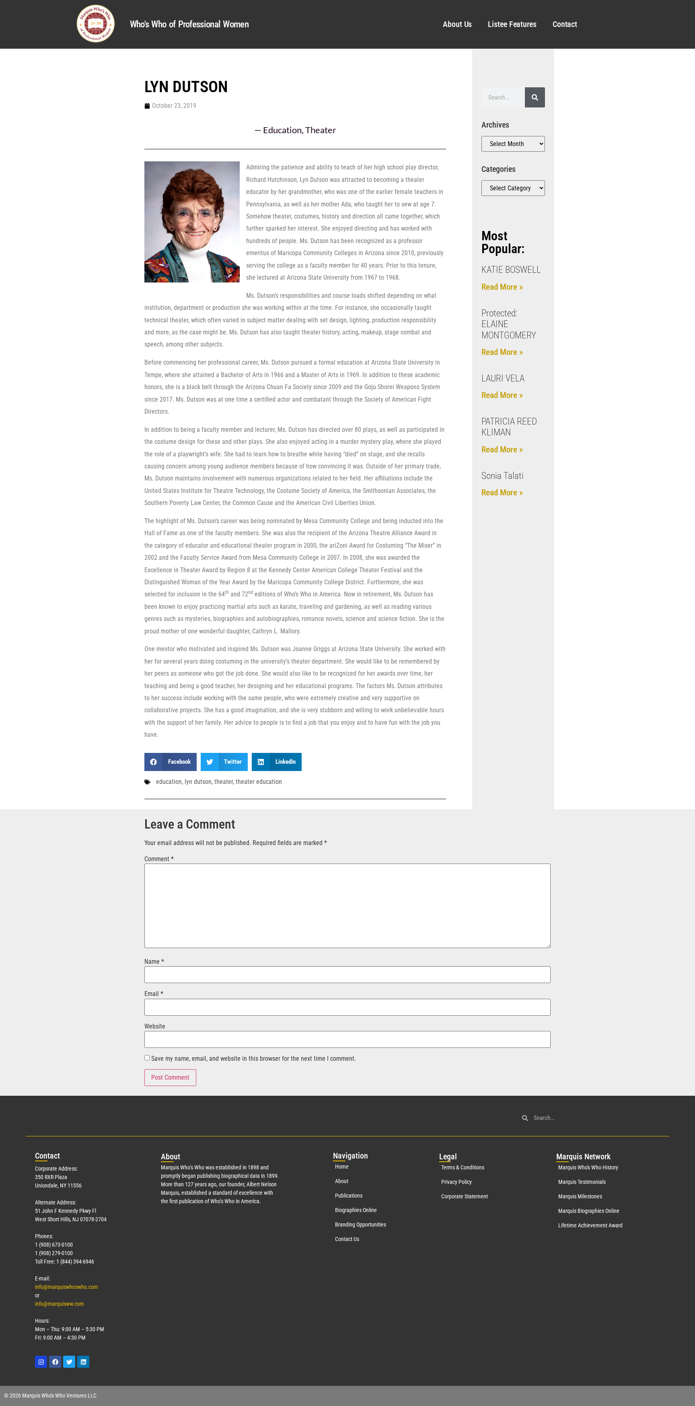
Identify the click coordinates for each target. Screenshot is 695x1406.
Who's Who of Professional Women (189, 24)
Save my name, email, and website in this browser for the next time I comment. (253, 1059)
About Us (457, 24)
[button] (170, 762)
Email (153, 994)
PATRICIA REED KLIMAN (509, 427)
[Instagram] (41, 1362)
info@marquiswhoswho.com (66, 1287)
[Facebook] (55, 1362)
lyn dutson (198, 781)
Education (282, 129)
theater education (259, 781)
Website (154, 1026)
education (169, 781)
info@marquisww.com (59, 1304)
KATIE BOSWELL (511, 269)
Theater (320, 129)
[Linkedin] (83, 1362)
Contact (565, 24)
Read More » (502, 287)
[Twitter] (69, 1362)
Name (154, 962)
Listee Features (512, 24)
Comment (159, 859)
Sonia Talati (502, 475)
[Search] (535, 97)
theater (223, 781)
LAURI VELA (502, 378)
